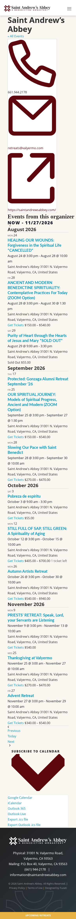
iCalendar (15, 803)
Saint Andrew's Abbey (27, 8)
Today (12, 736)
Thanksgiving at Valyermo (30, 658)
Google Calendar (20, 797)
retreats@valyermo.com (25, 148)
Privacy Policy (17, 888)
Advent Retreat (21, 696)
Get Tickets (16, 325)
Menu (69, 8)
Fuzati (63, 888)
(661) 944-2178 (35, 869)
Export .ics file (18, 819)
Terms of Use (34, 888)
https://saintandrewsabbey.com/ (32, 210)
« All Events (16, 36)
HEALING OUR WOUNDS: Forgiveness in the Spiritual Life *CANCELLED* (34, 246)
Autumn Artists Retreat (27, 571)
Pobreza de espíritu (24, 496)
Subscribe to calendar (35, 751)
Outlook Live (17, 814)
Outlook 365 (17, 808)
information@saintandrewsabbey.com (38, 875)
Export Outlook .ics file (24, 825)
